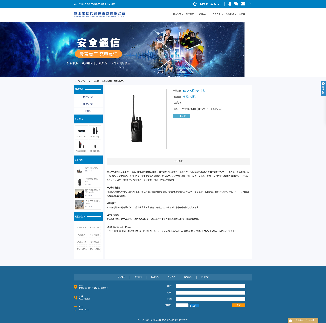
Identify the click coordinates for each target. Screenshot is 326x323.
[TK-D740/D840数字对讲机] (81, 130)
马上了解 (182, 116)
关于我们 (190, 14)
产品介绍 (216, 14)
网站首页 (177, 14)
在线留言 (243, 14)
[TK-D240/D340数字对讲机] (95, 144)
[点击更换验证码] (194, 305)
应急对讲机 (107, 81)
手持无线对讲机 (189, 109)
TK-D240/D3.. (95, 151)
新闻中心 (203, 14)
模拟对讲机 (119, 81)
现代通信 (81, 235)
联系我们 (230, 14)
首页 (88, 81)
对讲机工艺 (81, 228)
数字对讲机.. (82, 249)
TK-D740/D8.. (81, 137)
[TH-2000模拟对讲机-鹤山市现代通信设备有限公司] (99, 14)
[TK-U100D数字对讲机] (81, 144)
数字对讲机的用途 (92, 168)
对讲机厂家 (81, 242)
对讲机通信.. (95, 235)
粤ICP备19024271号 (181, 320)
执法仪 (88, 111)
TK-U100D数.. (81, 151)
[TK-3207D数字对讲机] (95, 130)
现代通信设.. (95, 242)
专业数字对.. (95, 228)
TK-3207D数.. (95, 137)
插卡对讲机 (88, 104)
